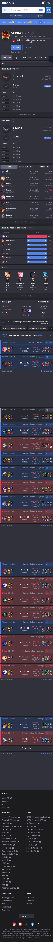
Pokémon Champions (10, 826)
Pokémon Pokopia (9, 842)
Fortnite (5, 857)
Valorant (5, 829)
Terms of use (7, 901)
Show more (26, 748)
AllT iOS (29, 826)
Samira (8, 184)
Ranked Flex (44, 167)
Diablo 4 (5, 860)
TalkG (4, 879)
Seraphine (10, 196)
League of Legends (9, 817)
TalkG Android (32, 842)
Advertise (30, 901)
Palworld (5, 823)
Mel (7, 202)
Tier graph (29, 47)
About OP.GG (7, 798)
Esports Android (32, 848)
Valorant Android (33, 829)
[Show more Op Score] (50, 323)
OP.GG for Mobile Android (36, 817)
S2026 (9, 167)
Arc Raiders (6, 848)
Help (3, 904)
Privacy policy (8, 898)
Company (5, 801)
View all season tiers (24, 115)
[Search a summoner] (41, 10)
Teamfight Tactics (9, 820)
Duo (3, 876)
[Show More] (14, 3)
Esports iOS (31, 851)
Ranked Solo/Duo (26, 167)
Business (30, 898)
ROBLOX (5, 836)
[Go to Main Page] (6, 3)
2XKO (4, 863)
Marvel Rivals (7, 845)
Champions (8, 22)
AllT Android (31, 823)
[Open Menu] (48, 3)
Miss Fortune (11, 209)
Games (4, 872)
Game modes (24, 22)
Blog (3, 804)
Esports (5, 882)
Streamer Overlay (9, 888)
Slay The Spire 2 (8, 851)
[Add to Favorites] (32, 33)
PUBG (4, 832)
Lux (7, 177)
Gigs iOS (29, 839)
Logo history (6, 807)
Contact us (6, 910)
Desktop (5, 869)
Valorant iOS (31, 832)
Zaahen (9, 215)
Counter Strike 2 (8, 854)
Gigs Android (31, 836)
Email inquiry (7, 907)
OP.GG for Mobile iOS (34, 820)
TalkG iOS (30, 845)
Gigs (3, 885)
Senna (8, 190)
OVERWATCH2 (7, 839)
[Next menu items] (40, 22)
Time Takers (7, 866)
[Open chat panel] (51, 58)
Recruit (29, 904)
